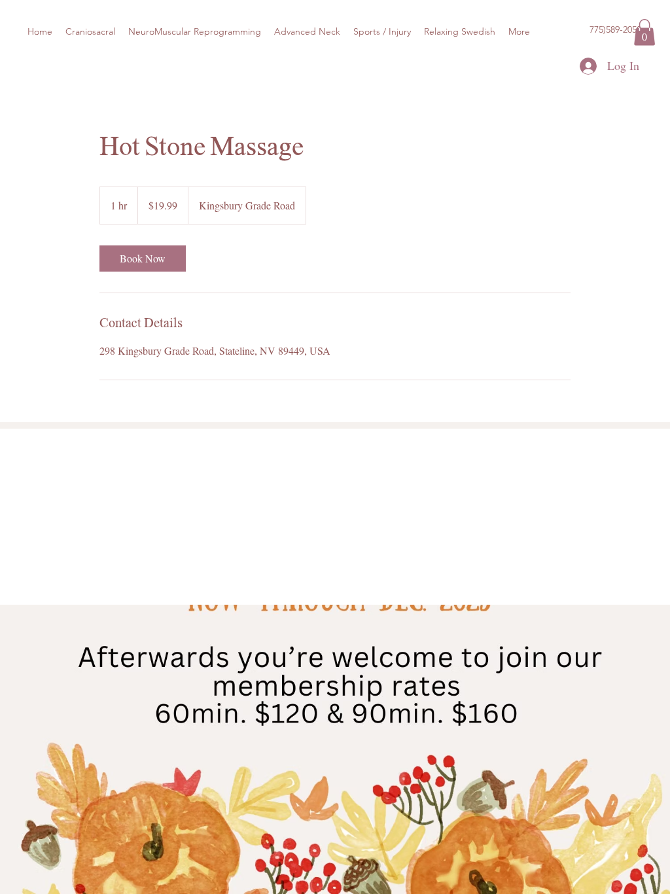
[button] (644, 32)
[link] (142, 258)
